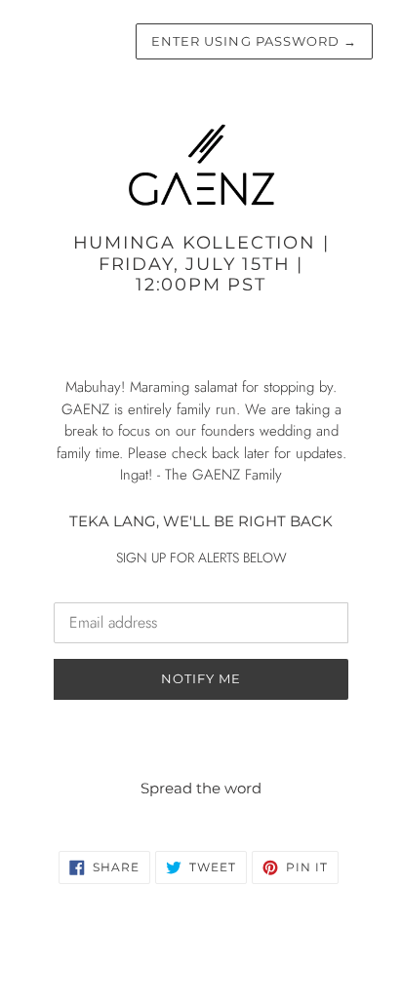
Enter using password (254, 41)
